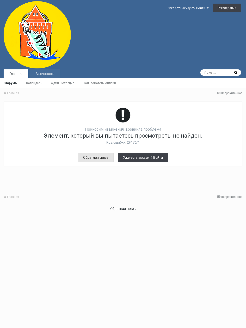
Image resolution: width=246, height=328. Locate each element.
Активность (45, 74)
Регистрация (227, 8)
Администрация (62, 83)
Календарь (34, 83)
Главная (16, 74)
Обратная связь (96, 157)
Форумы (11, 83)
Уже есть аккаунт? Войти (187, 8)
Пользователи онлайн (99, 83)
